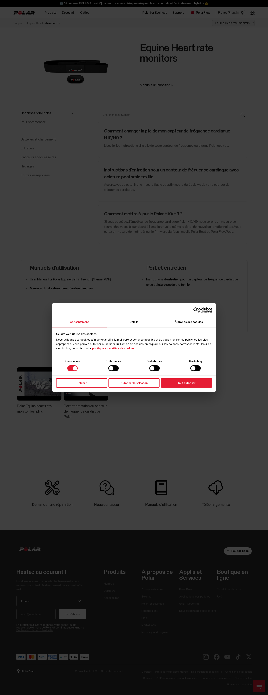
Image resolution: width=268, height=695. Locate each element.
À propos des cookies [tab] (189, 321)
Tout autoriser (186, 382)
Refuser (82, 382)
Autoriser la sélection (134, 382)
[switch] (113, 368)
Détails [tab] (134, 321)
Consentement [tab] (79, 321)
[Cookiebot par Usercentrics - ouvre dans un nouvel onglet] (196, 310)
